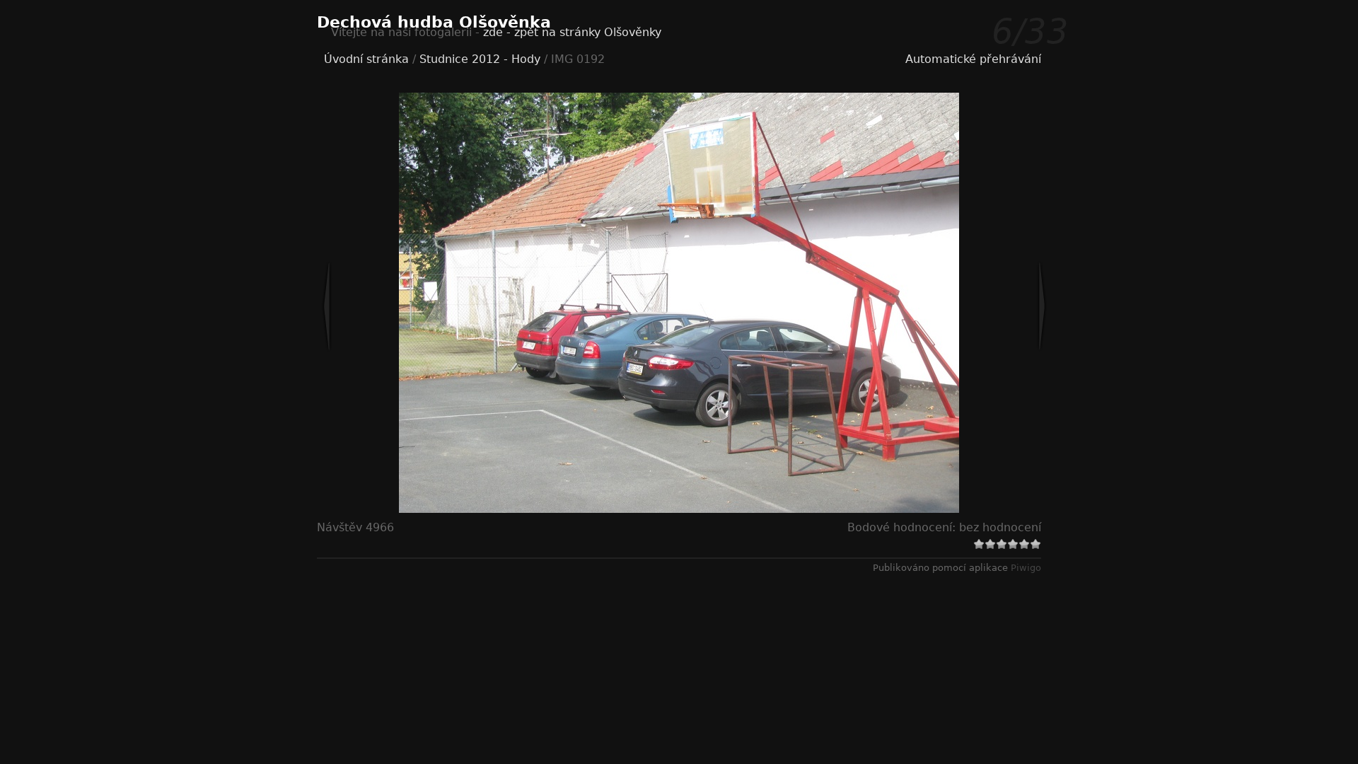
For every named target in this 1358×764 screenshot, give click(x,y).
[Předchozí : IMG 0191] (373, 306)
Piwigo (1026, 567)
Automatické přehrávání (973, 59)
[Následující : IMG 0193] (995, 306)
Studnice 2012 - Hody (479, 59)
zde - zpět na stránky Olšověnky (572, 32)
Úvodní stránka (366, 59)
